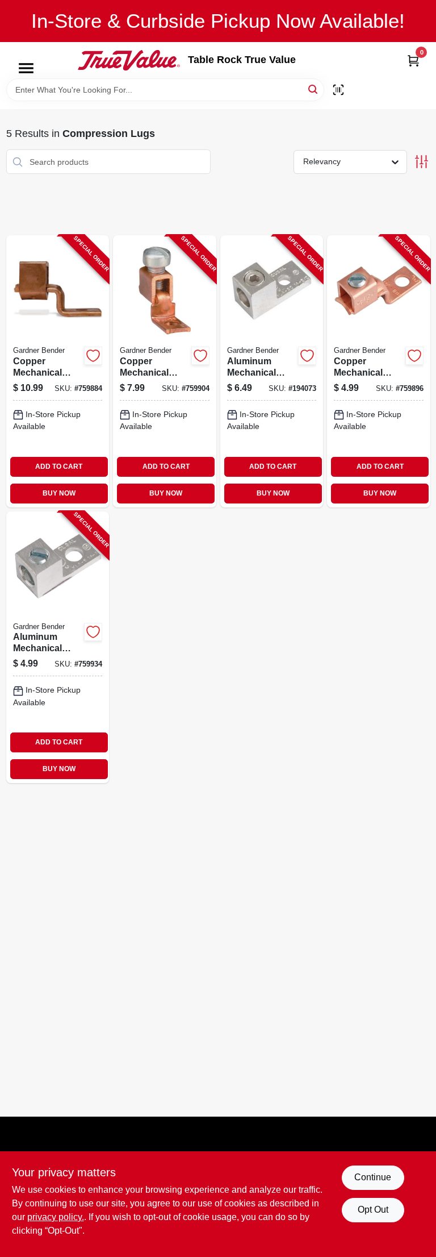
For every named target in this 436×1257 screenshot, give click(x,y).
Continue (372, 1177)
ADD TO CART (58, 467)
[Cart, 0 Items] (413, 60)
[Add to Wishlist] (93, 356)
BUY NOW (59, 493)
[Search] (313, 89)
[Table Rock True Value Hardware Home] (129, 60)
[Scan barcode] (338, 89)
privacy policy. (55, 1217)
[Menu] (26, 68)
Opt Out (373, 1209)
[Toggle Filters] (421, 161)
